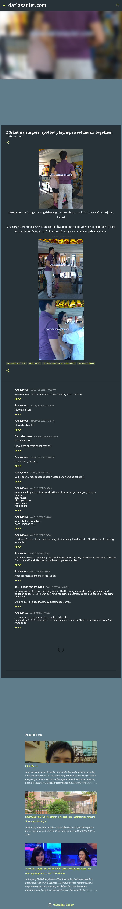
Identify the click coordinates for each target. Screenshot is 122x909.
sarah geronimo (86, 363)
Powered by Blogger (63, 904)
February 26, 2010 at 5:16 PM (42, 405)
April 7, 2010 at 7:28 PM (40, 571)
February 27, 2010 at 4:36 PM (45, 436)
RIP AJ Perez (31, 766)
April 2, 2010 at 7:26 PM (40, 553)
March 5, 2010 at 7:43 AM (40, 473)
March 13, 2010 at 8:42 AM (41, 488)
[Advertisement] (61, 102)
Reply (18, 399)
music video (34, 363)
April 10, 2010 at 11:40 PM (57, 587)
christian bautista (16, 363)
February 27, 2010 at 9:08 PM (42, 457)
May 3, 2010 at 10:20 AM (40, 613)
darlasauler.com (27, 5)
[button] (8, 142)
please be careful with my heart (59, 363)
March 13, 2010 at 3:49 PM (41, 517)
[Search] (50, 5)
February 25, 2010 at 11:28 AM (42, 390)
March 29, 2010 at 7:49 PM (41, 535)
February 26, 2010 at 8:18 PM (42, 421)
